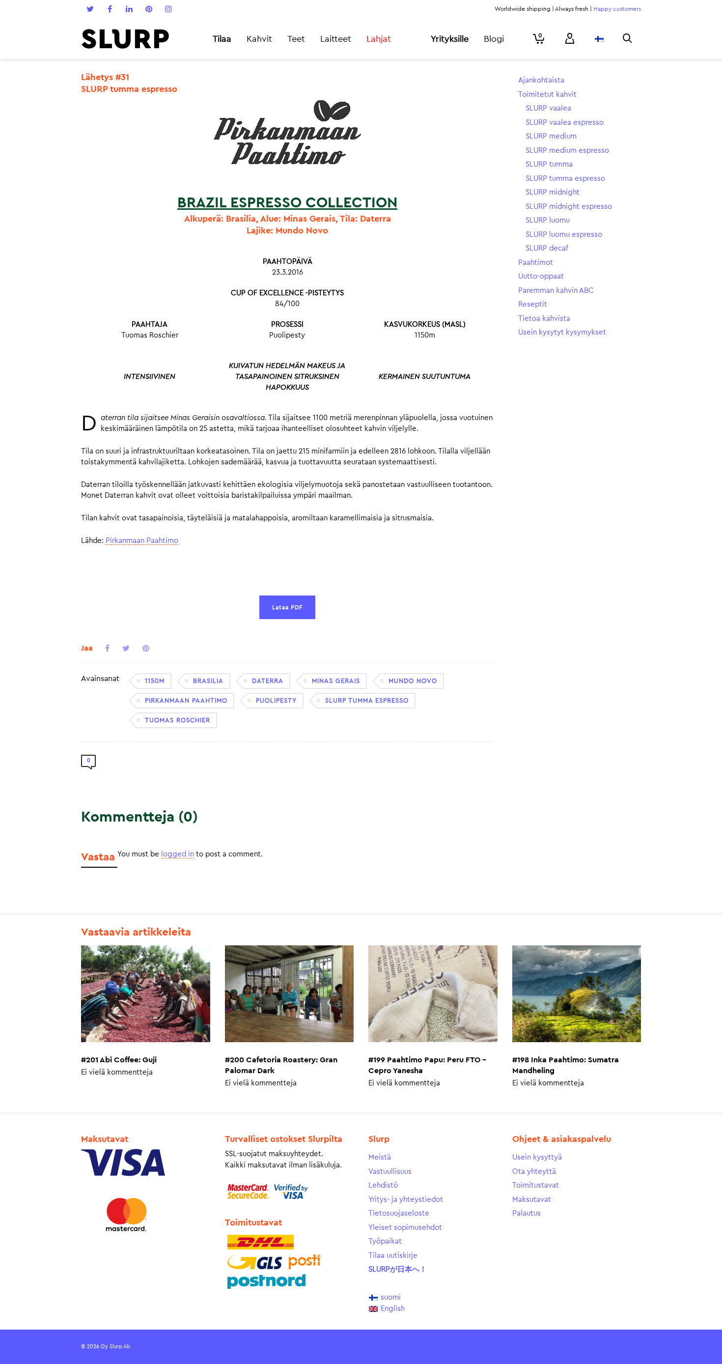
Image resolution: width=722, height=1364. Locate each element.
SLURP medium (551, 136)
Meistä (379, 1157)
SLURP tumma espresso (367, 700)
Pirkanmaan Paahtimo (142, 540)
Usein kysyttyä (537, 1157)
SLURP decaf (547, 248)
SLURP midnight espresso (569, 206)
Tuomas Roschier (177, 720)
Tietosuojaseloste (398, 1213)
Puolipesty (276, 700)
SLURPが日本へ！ (397, 1269)
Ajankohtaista (541, 80)
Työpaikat (385, 1241)
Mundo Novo (413, 681)
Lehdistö (383, 1185)
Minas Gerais (336, 681)
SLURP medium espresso (567, 150)
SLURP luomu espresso (564, 234)
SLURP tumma (549, 164)
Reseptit (532, 304)
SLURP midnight (553, 192)
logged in (177, 854)
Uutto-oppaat (541, 276)
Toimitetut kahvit (547, 94)
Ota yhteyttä (534, 1171)
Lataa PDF (287, 607)
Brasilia (208, 681)
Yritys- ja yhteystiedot (405, 1199)
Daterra (267, 681)
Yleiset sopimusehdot (405, 1227)
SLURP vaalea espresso (565, 122)
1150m (155, 681)
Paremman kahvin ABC (556, 290)
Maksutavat (531, 1199)
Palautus (526, 1213)
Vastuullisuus (390, 1171)
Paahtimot (535, 262)
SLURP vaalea (548, 108)
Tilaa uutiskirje (392, 1255)
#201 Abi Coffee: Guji (119, 1060)
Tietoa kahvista (544, 318)
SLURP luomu (548, 220)
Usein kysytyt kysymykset (562, 332)
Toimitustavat (535, 1185)
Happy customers (617, 9)
